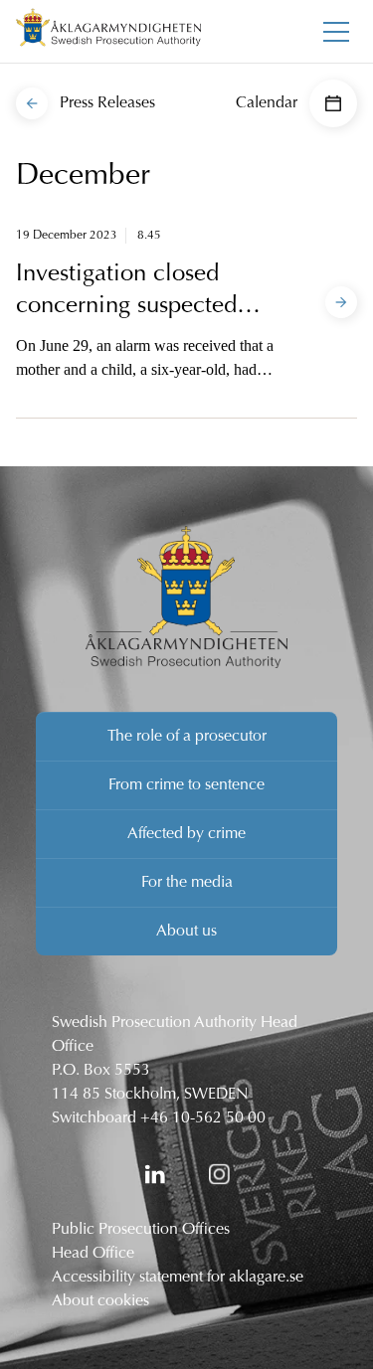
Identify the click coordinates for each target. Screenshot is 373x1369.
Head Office (93, 1254)
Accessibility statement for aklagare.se (177, 1277)
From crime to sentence (186, 785)
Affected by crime (186, 834)
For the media (187, 883)
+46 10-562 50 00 (203, 1118)
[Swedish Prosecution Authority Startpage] (108, 31)
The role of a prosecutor (187, 737)
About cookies (100, 1301)
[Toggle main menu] (336, 32)
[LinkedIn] (155, 1174)
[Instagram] (219, 1174)
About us (186, 932)
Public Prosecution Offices (141, 1230)
